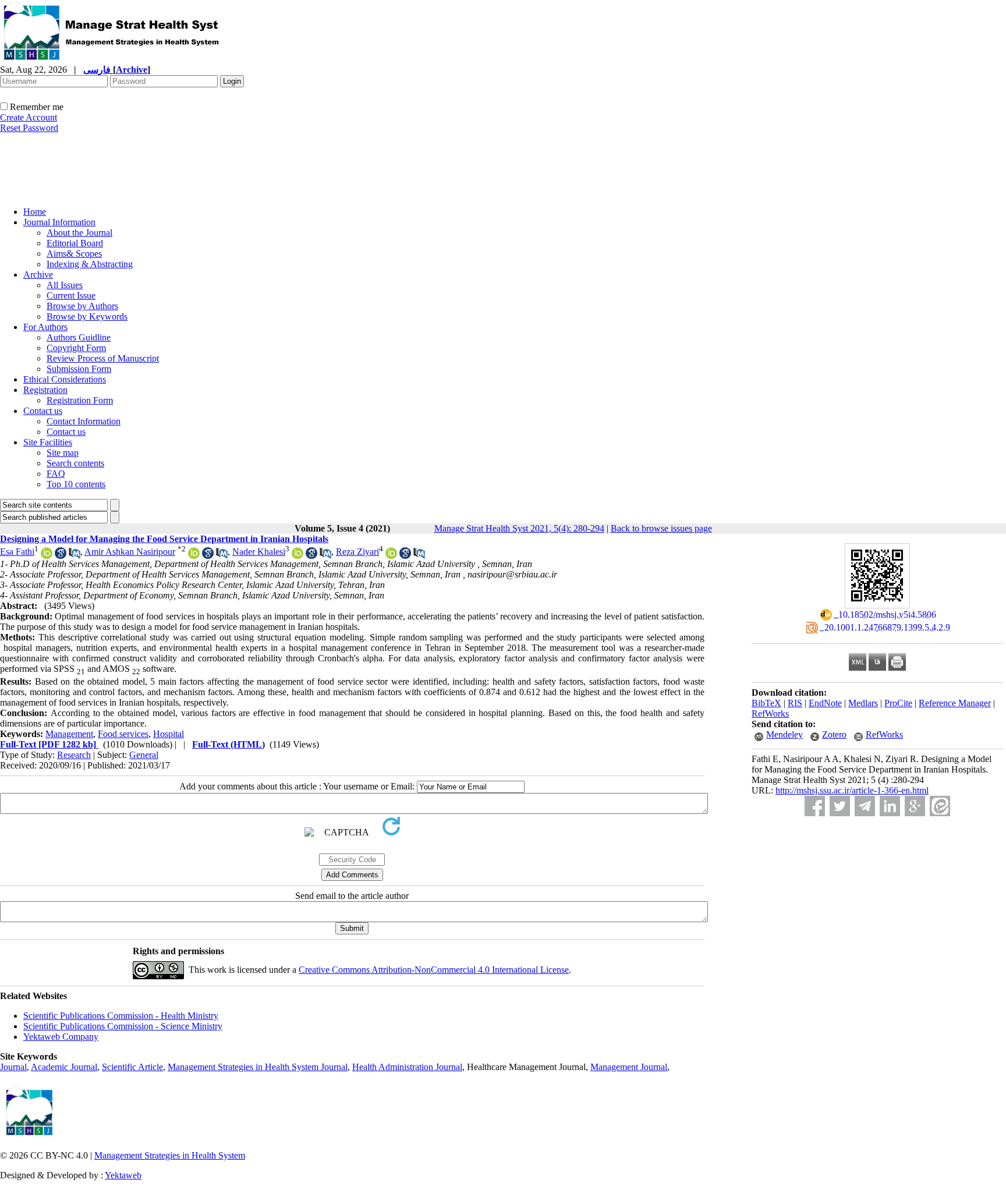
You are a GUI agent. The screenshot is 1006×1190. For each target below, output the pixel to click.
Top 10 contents (76, 484)
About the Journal (79, 233)
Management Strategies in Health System (169, 1155)
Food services (123, 734)
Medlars (863, 703)
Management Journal (628, 1067)
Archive (38, 274)
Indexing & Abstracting (90, 264)
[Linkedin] (890, 806)
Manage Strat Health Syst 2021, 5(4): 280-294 (519, 528)
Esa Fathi (17, 552)
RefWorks (770, 713)
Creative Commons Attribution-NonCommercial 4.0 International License (434, 970)
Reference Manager (955, 703)
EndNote (825, 703)
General (143, 755)
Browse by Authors (82, 306)
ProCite (898, 703)
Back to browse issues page (661, 528)
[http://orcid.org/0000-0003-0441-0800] (46, 556)
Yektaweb (123, 1175)
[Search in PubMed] (74, 556)
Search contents (75, 463)
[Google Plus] (915, 806)
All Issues (65, 285)
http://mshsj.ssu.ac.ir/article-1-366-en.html (852, 790)
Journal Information (59, 222)
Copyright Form (76, 348)
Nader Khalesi (258, 552)
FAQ (56, 474)
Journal (13, 1067)
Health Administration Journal (407, 1067)
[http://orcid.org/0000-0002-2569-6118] (194, 556)
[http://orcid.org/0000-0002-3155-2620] (297, 556)
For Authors (45, 327)
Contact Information (84, 421)
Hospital (168, 734)
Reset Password (29, 128)
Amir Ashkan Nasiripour (129, 552)
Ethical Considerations (64, 379)
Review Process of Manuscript (103, 358)
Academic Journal (64, 1067)
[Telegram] (865, 806)
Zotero (834, 734)
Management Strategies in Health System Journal (258, 1067)
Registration (45, 390)
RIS (795, 703)
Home (34, 212)
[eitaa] (940, 806)
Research (74, 755)
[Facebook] (815, 806)
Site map (63, 453)
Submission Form (79, 369)
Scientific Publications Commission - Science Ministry (122, 1026)
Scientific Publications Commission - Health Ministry (120, 1016)
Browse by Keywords (87, 316)
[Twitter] (840, 806)
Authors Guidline (79, 337)
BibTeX (766, 703)
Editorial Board (75, 243)
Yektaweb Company (60, 1037)
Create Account (28, 117)
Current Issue (71, 295)
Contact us (42, 411)
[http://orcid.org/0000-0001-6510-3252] (391, 556)
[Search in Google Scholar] (60, 556)
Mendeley (784, 734)
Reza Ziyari (357, 552)
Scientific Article (132, 1067)
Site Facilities (47, 442)
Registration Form (80, 400)
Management (69, 734)
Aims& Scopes (74, 253)
